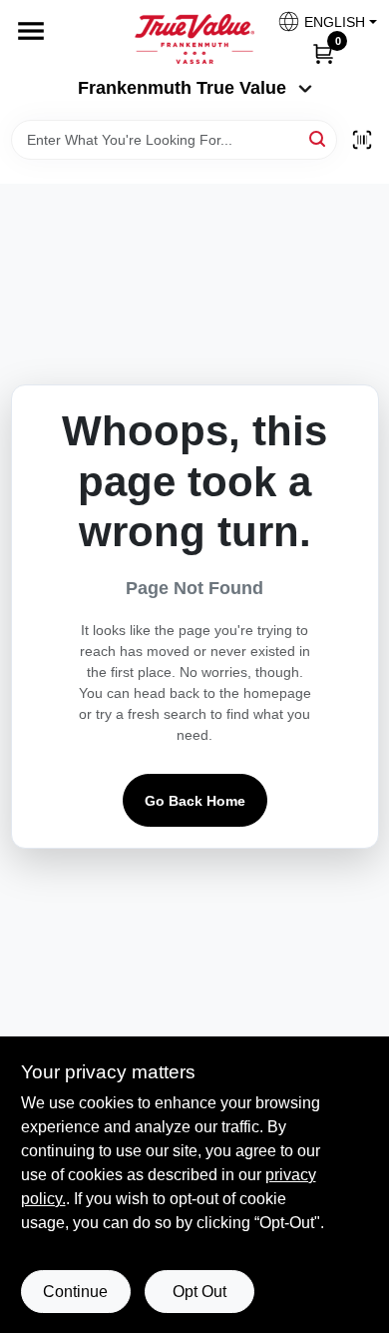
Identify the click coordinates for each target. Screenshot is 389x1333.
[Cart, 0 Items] (323, 53)
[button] (319, 21)
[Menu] (31, 31)
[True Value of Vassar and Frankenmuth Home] (194, 39)
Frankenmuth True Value (182, 88)
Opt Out (199, 1291)
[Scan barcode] (362, 140)
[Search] (318, 138)
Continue (75, 1291)
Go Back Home (195, 801)
